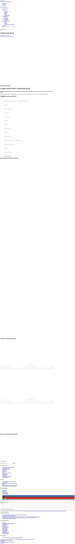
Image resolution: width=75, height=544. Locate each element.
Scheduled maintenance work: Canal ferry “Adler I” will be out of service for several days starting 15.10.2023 (20, 517)
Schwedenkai (4, 526)
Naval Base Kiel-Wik (5, 468)
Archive (27, 539)
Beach (30, 510)
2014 (3, 537)
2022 (18, 537)
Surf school (60, 510)
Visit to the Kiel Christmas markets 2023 (8, 515)
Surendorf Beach (5, 493)
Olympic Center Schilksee (6, 472)
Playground (56, 510)
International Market (5, 527)
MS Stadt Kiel (4, 529)
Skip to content (2, 0)
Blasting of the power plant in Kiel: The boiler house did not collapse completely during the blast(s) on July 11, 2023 (21, 516)
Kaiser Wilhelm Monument (6, 476)
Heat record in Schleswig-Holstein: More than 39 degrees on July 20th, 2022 (14, 514)
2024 (21, 537)
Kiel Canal (4, 522)
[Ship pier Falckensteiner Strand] (31, 336)
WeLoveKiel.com (19, 539)
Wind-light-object (5, 524)
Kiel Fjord (10, 91)
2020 (14, 537)
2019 (12, 537)
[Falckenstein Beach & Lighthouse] (31, 289)
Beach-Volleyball (34, 510)
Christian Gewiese (4, 502)
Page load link (2, 541)
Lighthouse (52, 510)
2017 (9, 537)
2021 (16, 537)
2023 (20, 537)
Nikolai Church (4, 528)
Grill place (48, 510)
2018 (10, 537)
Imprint (30, 539)
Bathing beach (26, 510)
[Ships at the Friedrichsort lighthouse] (31, 242)
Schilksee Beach (5, 474)
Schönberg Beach (5, 492)
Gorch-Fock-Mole (5, 533)
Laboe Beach (4, 490)
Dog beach (39, 510)
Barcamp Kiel (4, 475)
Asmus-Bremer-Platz (5, 469)
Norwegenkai (4, 525)
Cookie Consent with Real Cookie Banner (7, 542)
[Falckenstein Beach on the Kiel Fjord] (31, 201)
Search (1, 463)
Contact (33, 539)
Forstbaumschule (5, 477)
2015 (5, 537)
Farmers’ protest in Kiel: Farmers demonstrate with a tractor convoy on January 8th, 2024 (9, 486)
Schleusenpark (4, 531)
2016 (7, 537)
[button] (4, 495)
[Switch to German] (4, 4)
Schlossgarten (4, 473)
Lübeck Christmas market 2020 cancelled (9, 518)
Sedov (3, 471)
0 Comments (64, 510)
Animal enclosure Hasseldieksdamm (8, 467)
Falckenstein (44, 510)
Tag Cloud (24, 539)
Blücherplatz (4, 470)
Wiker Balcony (4, 530)
